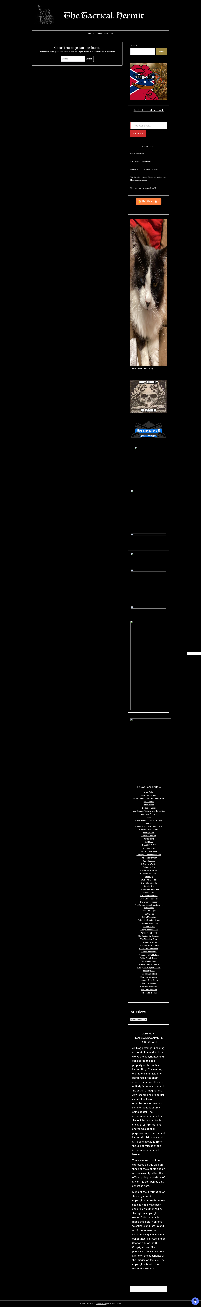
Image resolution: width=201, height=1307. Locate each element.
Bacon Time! (148, 892)
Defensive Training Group (149, 920)
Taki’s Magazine (149, 917)
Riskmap (149, 876)
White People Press (148, 958)
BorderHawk (149, 839)
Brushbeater (149, 801)
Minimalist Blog (101, 1304)
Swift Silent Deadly (149, 883)
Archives (138, 1011)
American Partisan (149, 795)
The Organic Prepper (149, 902)
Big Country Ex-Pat (149, 851)
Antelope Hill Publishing (149, 955)
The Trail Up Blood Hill (148, 923)
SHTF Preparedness (148, 895)
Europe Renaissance (149, 930)
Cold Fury (149, 842)
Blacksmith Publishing (148, 948)
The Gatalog (149, 914)
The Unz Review (149, 983)
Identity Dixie (148, 971)
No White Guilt (149, 926)
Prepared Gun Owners (148, 829)
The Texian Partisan (148, 974)
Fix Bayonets (148, 832)
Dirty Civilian (149, 805)
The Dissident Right (148, 939)
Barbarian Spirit (149, 808)
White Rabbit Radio (149, 961)
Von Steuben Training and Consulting (149, 811)
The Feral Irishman (149, 858)
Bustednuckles (148, 861)
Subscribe (138, 133)
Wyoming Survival (149, 814)
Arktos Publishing (148, 952)
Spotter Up (149, 886)
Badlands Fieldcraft (148, 873)
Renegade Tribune (149, 993)
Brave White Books (149, 942)
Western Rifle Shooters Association (148, 798)
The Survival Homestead (148, 889)
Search (133, 45)
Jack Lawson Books (149, 899)
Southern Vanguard (148, 977)
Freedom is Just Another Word (148, 826)
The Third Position (149, 989)
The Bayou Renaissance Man (148, 854)
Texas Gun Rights (148, 911)
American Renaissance (149, 945)
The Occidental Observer (149, 936)
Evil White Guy (149, 867)
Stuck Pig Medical (149, 880)
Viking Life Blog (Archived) (148, 967)
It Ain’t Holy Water (149, 864)
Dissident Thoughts (148, 986)
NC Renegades (148, 848)
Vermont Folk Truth (149, 933)
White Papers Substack (149, 964)
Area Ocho (148, 792)
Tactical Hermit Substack (100, 34)
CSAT (148, 817)
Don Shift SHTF (149, 845)
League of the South (149, 980)
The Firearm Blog (148, 836)
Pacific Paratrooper (148, 870)
